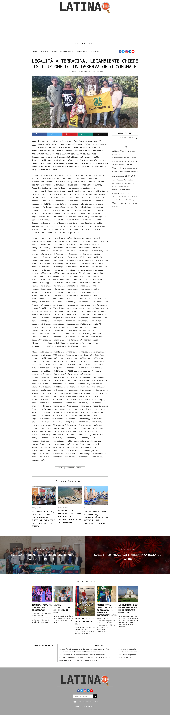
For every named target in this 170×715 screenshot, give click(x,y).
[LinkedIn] (129, 51)
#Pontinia (120, 186)
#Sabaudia (116, 196)
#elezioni (128, 164)
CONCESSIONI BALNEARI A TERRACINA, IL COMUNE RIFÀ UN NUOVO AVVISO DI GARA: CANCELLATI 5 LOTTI (96, 517)
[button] (135, 137)
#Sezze (128, 200)
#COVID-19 (132, 161)
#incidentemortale (118, 176)
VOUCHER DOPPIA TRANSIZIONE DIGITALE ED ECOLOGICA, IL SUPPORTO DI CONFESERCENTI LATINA (106, 610)
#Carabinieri (116, 154)
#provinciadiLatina (122, 190)
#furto (114, 171)
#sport (134, 200)
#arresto (132, 151)
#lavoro (114, 180)
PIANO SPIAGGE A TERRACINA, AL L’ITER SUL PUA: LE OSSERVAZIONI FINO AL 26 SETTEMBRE (70, 516)
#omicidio (131, 183)
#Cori (125, 161)
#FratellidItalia (132, 168)
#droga (121, 164)
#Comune (133, 158)
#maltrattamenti (116, 183)
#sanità (134, 196)
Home (35, 51)
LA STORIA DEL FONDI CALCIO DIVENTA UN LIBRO (84, 621)
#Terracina (80, 467)
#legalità (59, 467)
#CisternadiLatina (120, 158)
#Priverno (126, 186)
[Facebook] (120, 51)
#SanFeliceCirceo (126, 196)
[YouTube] (133, 51)
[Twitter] (123, 51)
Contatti (84, 706)
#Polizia (114, 186)
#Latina (130, 175)
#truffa (135, 203)
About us (91, 706)
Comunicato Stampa (76, 71)
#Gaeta (120, 171)
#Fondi (115, 168)
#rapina (134, 190)
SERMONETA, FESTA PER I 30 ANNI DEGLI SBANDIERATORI (42, 607)
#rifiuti (126, 193)
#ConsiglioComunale (117, 161)
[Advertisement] (85, 28)
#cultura (115, 164)
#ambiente (115, 151)
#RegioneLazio (117, 193)
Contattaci (95, 51)
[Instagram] (126, 51)
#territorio (128, 203)
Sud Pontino (81, 51)
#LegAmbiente (70, 467)
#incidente (134, 171)
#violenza (115, 206)
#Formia (122, 168)
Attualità (100, 71)
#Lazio (120, 180)
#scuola (115, 200)
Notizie (43, 51)
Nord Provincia (65, 51)
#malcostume (129, 180)
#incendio (127, 171)
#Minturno (124, 183)
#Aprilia (124, 151)
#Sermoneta (121, 200)
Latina (54, 51)
